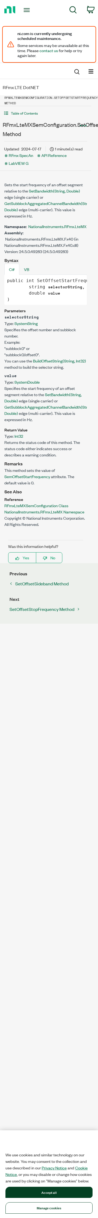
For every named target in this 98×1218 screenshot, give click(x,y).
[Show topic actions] (83, 125)
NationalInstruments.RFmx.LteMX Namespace (44, 512)
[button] (45, 113)
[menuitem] (73, 10)
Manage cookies (49, 1207)
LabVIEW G (19, 163)
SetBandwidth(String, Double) (54, 191)
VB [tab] (26, 269)
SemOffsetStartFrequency (27, 476)
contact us (48, 50)
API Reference (54, 155)
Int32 (18, 436)
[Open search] (76, 71)
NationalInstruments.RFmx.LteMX (57, 226)
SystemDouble (27, 382)
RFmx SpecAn (21, 155)
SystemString (26, 323)
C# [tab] (12, 269)
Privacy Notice (54, 1167)
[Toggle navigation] (27, 10)
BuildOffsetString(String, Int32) (59, 361)
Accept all (48, 1192)
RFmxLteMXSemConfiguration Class (36, 505)
